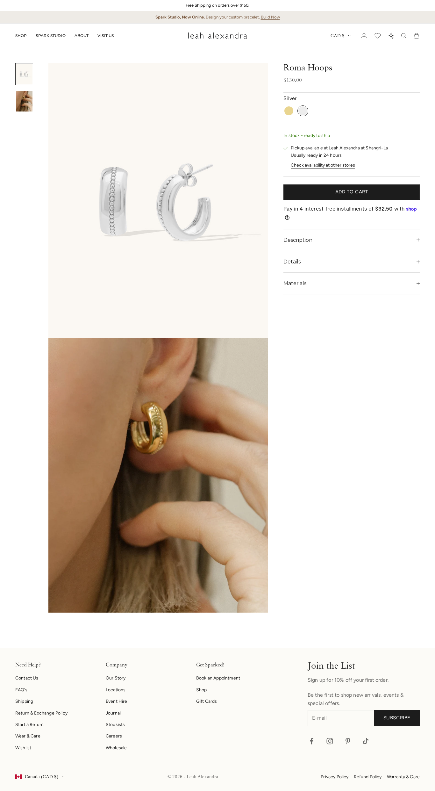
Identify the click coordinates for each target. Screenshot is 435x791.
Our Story (115, 678)
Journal (113, 713)
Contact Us (27, 678)
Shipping (24, 701)
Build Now (270, 17)
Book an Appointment (218, 678)
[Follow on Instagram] (330, 741)
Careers (114, 736)
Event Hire (116, 701)
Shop (21, 35)
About (82, 35)
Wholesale (116, 748)
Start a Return (29, 724)
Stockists (115, 724)
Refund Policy (368, 777)
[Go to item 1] (24, 74)
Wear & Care (27, 736)
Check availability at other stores (323, 165)
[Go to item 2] (24, 101)
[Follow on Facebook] (312, 741)
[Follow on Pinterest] (348, 741)
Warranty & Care (403, 777)
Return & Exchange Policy (41, 713)
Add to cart (351, 192)
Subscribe (396, 718)
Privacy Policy (334, 777)
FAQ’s (21, 690)
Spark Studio (50, 35)
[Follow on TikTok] (366, 741)
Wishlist (23, 748)
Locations (115, 690)
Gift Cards (206, 701)
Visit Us (105, 35)
